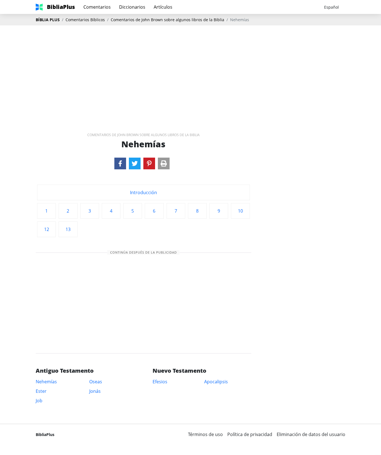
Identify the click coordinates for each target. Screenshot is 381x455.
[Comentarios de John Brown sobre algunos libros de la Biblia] (120, 163)
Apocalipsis (216, 382)
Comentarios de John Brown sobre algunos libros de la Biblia (167, 19)
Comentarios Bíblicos (85, 19)
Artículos (163, 7)
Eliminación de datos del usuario (311, 434)
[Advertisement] (190, 70)
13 (68, 229)
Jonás (95, 391)
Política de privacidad (249, 434)
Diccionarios (132, 7)
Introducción (143, 192)
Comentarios (97, 7)
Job (39, 401)
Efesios (160, 382)
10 (240, 211)
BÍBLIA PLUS (48, 19)
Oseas (95, 382)
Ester (41, 391)
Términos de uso (205, 434)
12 (46, 229)
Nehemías (46, 382)
